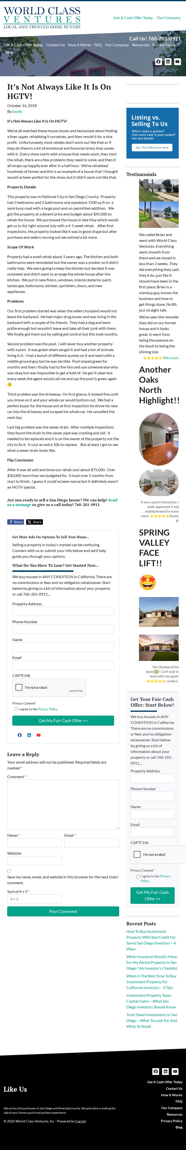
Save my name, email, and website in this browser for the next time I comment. (62, 879)
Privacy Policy (164, 44)
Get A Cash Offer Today (133, 17)
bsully (17, 111)
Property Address (27, 603)
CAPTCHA (21, 675)
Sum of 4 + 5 (18, 891)
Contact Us (55, 44)
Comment (16, 776)
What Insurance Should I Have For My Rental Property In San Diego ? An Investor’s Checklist (152, 962)
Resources (140, 44)
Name (17, 639)
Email (17, 657)
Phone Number (25, 621)
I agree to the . (38, 709)
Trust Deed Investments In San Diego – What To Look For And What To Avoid (151, 1020)
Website (14, 853)
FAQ (98, 44)
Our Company (168, 17)
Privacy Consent (24, 703)
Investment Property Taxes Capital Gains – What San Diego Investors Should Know (151, 1001)
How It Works (79, 44)
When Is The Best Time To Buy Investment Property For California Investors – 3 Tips (151, 982)
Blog (9, 52)
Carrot (81, 1121)
